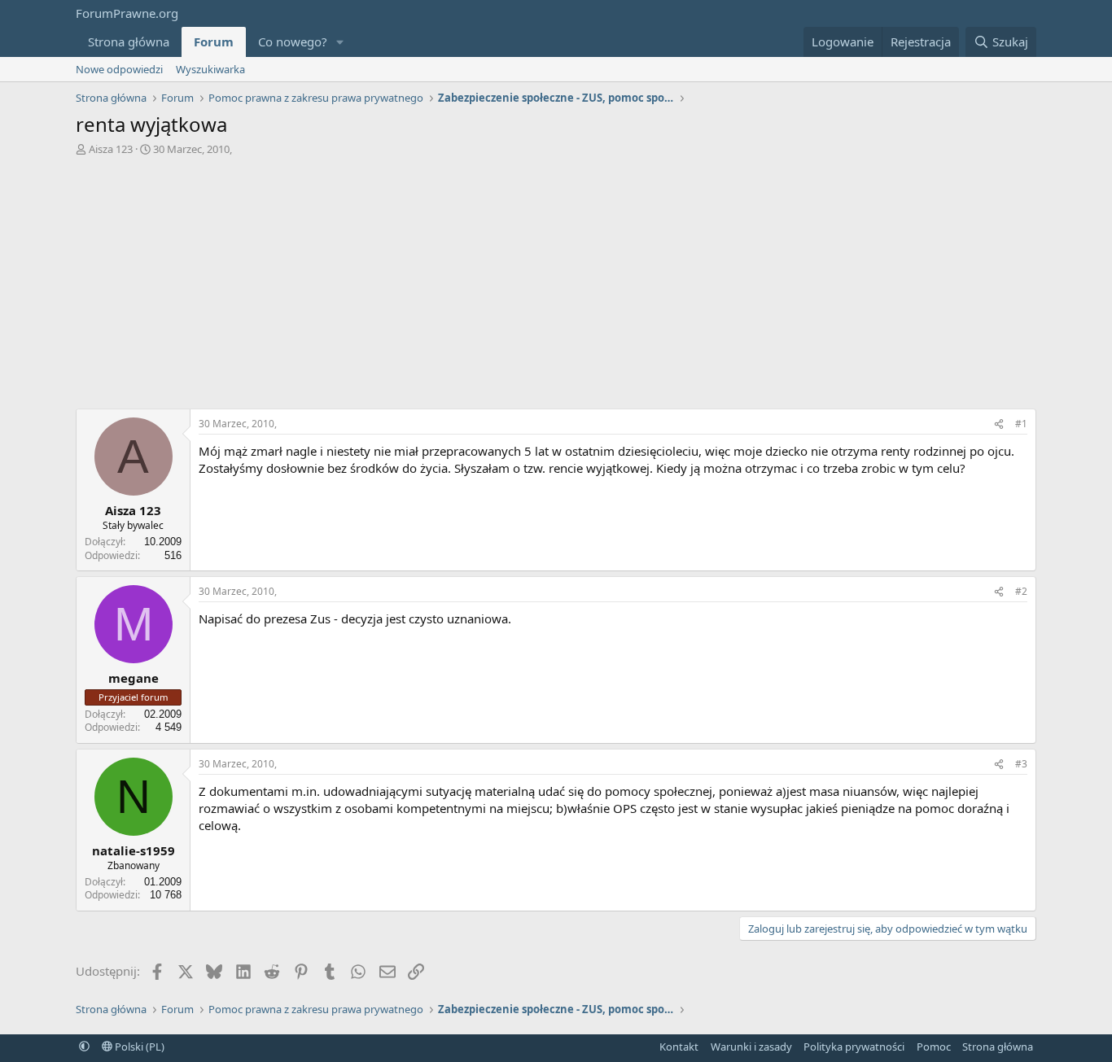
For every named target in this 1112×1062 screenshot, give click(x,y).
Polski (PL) (138, 1046)
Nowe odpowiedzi (119, 69)
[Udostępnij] (998, 424)
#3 (1021, 764)
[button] (340, 42)
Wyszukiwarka (210, 69)
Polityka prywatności (853, 1046)
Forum (214, 41)
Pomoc (934, 1046)
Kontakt (678, 1046)
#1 (1021, 423)
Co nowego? (292, 41)
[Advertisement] (556, 286)
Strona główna (128, 41)
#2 (1021, 591)
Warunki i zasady (751, 1046)
